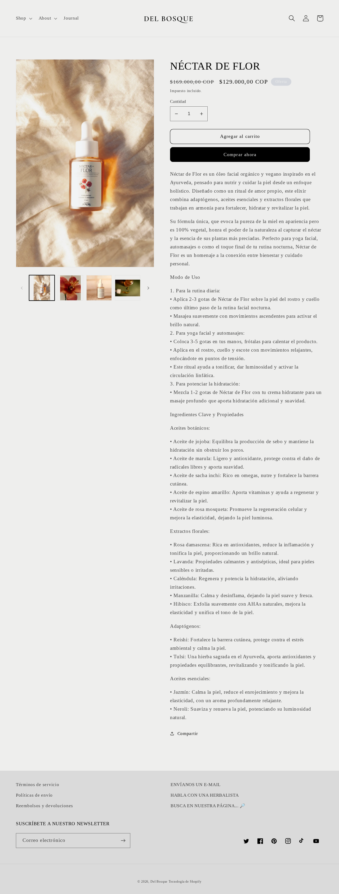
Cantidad (178, 101)
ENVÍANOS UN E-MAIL (196, 784)
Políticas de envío (34, 795)
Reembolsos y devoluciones (44, 805)
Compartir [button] (187, 733)
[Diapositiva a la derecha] (148, 288)
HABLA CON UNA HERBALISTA (205, 795)
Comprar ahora (240, 154)
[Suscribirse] (123, 840)
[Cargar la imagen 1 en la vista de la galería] (42, 288)
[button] (23, 18)
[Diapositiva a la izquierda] (22, 288)
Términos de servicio (37, 784)
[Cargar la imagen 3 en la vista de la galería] (99, 288)
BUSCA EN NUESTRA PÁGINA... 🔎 (208, 805)
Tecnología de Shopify (185, 881)
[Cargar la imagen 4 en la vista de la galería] (127, 288)
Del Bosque (158, 881)
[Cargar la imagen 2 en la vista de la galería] (70, 288)
